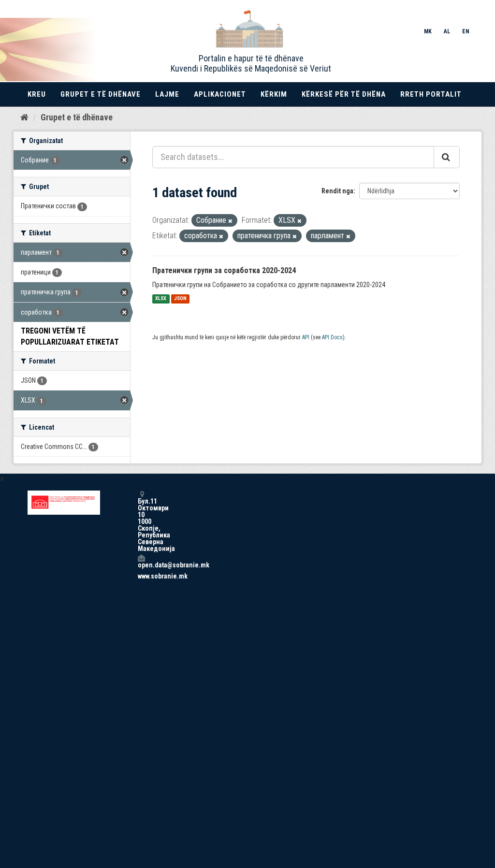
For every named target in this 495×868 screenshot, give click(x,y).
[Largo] (230, 221)
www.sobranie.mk (141, 576)
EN (465, 31)
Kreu (37, 94)
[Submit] (447, 157)
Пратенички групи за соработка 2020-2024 (224, 270)
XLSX (160, 299)
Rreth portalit (431, 94)
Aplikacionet (220, 94)
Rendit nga (337, 191)
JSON (180, 299)
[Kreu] (24, 117)
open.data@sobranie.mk (141, 564)
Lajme (167, 94)
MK (428, 31)
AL (447, 31)
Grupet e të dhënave (100, 94)
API (305, 337)
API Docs (332, 337)
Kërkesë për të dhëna (344, 94)
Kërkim (274, 94)
